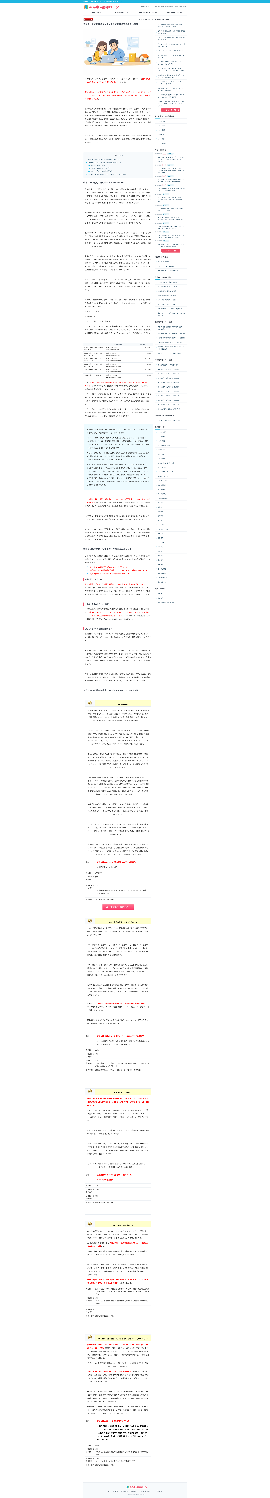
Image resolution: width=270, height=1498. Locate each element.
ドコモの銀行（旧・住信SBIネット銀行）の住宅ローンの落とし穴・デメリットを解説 (171, 69)
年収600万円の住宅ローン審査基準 (168, 391)
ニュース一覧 (171, 110)
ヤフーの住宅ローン (164, 445)
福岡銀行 (160, 512)
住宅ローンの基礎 (163, 262)
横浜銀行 (160, 503)
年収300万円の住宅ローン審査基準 (168, 378)
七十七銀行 (161, 525)
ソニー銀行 (161, 126)
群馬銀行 (160, 547)
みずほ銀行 (161, 489)
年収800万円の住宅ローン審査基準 (168, 400)
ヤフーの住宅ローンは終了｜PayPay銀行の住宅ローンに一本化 (171, 209)
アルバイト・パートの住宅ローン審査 (169, 353)
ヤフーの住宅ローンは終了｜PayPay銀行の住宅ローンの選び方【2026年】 (171, 25)
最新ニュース (96, 12)
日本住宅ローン (162, 578)
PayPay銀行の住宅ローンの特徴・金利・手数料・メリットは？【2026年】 (171, 227)
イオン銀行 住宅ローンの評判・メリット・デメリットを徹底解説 (171, 89)
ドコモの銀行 (162, 143)
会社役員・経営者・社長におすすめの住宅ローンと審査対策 (171, 348)
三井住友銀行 (162, 485)
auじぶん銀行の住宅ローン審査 (167, 282)
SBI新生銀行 (161, 134)
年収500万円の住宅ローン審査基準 (168, 387)
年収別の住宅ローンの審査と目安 (168, 365)
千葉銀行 (160, 507)
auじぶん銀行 (162, 121)
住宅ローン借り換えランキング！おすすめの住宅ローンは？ (171, 39)
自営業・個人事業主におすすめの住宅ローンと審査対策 (171, 328)
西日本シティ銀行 (163, 529)
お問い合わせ (160, 1491)
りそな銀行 (161, 459)
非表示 (120, 155)
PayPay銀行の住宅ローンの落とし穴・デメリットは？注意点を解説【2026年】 (171, 236)
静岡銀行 (160, 516)
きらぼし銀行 (162, 569)
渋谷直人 (160, 598)
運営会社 (116, 1491)
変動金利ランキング (122, 12)
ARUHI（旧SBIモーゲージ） (166, 463)
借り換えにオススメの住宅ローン (168, 271)
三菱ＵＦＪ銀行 (162, 481)
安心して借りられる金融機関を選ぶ (100, 171)
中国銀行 (160, 556)
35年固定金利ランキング (148, 12)
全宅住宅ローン (162, 573)
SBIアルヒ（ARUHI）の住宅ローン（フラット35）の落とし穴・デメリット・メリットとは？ (171, 103)
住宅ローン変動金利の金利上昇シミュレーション (103, 159)
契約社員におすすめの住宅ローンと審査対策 (171, 338)
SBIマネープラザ (163, 476)
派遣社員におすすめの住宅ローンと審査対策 (171, 333)
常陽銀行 (160, 520)
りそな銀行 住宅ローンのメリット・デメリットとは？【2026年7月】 (171, 63)
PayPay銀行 (161, 130)
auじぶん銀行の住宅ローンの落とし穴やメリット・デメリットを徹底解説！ (171, 96)
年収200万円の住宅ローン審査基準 (168, 374)
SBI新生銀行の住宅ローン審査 (167, 291)
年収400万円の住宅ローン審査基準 (168, 382)
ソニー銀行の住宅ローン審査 (167, 304)
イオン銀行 (161, 139)
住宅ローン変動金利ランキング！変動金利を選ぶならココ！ (171, 32)
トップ (108, 1491)
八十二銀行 (161, 542)
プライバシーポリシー (146, 1491)
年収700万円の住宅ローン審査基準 (168, 396)
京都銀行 (160, 534)
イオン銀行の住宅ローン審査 (167, 300)
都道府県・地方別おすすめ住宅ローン (169, 420)
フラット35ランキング (174, 12)
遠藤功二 (160, 594)
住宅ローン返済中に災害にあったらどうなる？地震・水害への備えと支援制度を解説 (171, 218)
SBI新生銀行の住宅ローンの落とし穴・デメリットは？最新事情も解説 (171, 76)
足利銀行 (160, 564)
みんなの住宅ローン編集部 (166, 602)
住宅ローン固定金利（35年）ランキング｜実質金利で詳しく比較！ (171, 45)
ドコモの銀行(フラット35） (166, 472)
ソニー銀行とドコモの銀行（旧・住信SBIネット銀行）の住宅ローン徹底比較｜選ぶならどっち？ (171, 159)
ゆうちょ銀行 (162, 494)
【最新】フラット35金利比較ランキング (170, 51)
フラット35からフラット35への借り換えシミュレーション (171, 56)
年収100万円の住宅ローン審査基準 (168, 369)
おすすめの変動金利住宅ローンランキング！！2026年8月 (106, 174)
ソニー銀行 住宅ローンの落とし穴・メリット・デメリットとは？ (171, 83)
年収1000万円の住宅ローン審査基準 (169, 409)
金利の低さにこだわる (96, 165)
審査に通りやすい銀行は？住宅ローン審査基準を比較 (171, 314)
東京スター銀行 (162, 582)
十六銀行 (160, 560)
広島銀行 (160, 538)
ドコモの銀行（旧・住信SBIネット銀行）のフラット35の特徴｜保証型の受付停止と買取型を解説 (171, 170)
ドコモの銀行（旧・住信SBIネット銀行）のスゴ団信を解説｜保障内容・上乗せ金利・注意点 (171, 199)
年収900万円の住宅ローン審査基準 (168, 405)
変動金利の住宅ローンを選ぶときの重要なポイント (104, 162)
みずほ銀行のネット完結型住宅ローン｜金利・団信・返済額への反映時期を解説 (171, 180)
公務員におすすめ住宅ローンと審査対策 (170, 342)
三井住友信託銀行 (163, 498)
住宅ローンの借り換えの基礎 (167, 266)
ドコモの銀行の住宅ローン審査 (167, 287)
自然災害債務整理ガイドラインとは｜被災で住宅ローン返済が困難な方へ (171, 189)
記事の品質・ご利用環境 (128, 1491)
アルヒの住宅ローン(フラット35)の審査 (170, 309)
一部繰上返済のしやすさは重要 (99, 168)
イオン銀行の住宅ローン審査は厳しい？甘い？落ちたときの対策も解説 (171, 245)
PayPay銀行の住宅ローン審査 (167, 295)
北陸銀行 (160, 551)
